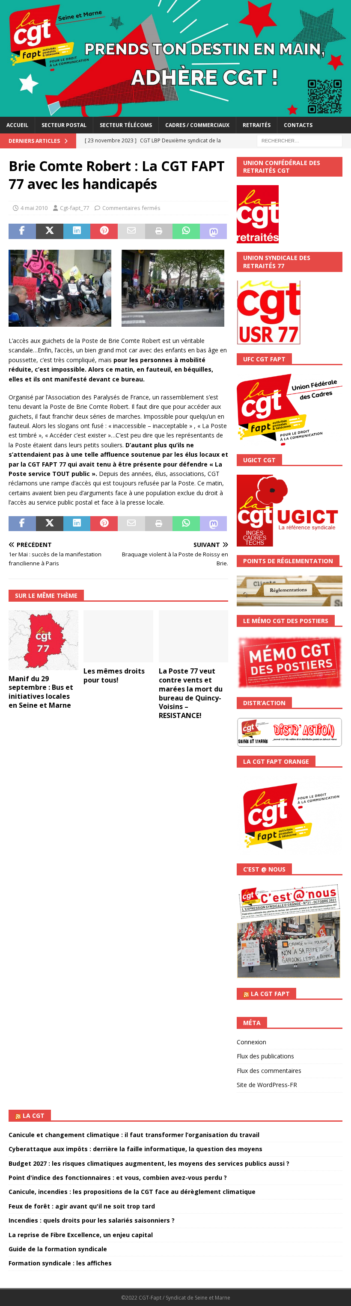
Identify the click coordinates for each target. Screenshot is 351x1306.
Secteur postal (64, 125)
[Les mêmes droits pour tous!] (118, 636)
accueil (17, 125)
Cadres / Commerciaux (197, 125)
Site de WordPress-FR (267, 1085)
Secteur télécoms (126, 125)
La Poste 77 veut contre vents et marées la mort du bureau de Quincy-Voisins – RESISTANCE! (191, 693)
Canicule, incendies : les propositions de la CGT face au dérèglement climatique (132, 1192)
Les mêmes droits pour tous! (114, 675)
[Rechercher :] (299, 140)
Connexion (251, 1042)
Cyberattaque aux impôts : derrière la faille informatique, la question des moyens (135, 1149)
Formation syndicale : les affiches (60, 1263)
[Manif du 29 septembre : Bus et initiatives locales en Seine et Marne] (43, 640)
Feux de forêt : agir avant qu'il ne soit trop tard (82, 1206)
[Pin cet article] (104, 231)
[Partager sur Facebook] (22, 231)
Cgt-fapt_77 (74, 208)
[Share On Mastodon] (213, 231)
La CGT (34, 1115)
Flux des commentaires (269, 1071)
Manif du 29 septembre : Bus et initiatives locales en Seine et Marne (41, 692)
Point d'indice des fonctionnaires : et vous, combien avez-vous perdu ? (118, 1177)
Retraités (257, 125)
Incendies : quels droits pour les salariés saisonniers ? (92, 1220)
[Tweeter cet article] (49, 231)
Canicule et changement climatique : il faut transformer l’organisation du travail (134, 1135)
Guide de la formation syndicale (58, 1249)
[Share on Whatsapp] (186, 231)
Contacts (298, 125)
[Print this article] (159, 231)
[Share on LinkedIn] (77, 231)
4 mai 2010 (34, 208)
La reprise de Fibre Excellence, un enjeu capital (81, 1235)
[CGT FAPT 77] (175, 111)
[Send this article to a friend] (131, 231)
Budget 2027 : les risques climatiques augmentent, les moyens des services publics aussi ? (149, 1163)
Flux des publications (265, 1056)
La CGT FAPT (270, 994)
